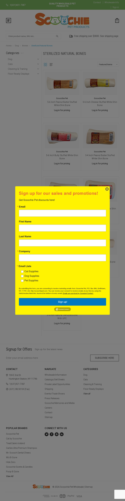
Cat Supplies (31, 271)
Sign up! (62, 301)
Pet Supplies (31, 280)
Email (22, 206)
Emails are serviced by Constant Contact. (78, 293)
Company (24, 251)
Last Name (25, 236)
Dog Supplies (31, 276)
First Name (25, 221)
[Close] (107, 189)
